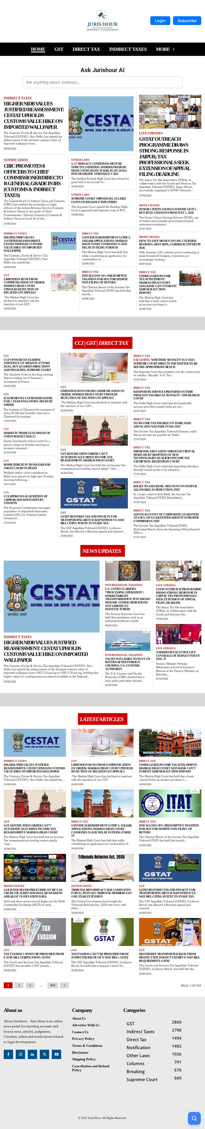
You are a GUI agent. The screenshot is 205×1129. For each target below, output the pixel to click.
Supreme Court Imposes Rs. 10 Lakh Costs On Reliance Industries (98, 200)
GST (6, 275)
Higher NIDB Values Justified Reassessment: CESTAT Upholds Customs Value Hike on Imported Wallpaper (34, 115)
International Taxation (123, 585)
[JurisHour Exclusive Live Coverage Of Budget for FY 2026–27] (178, 634)
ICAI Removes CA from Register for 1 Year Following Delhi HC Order (28, 401)
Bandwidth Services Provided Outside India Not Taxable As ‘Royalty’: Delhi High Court (166, 395)
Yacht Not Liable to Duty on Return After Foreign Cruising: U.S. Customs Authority (127, 664)
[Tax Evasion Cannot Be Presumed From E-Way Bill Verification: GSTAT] (35, 932)
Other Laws (80, 159)
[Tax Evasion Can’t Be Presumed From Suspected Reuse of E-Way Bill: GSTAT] (102, 932)
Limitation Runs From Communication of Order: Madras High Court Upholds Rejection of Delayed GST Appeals (24, 286)
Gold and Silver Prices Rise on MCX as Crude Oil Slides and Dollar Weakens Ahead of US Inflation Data (33, 893)
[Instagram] (20, 1054)
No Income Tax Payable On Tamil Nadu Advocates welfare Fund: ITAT (162, 424)
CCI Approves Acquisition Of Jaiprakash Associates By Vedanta (26, 499)
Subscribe (187, 20)
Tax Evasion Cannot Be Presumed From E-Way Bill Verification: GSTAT (34, 955)
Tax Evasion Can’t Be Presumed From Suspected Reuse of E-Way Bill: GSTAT (100, 955)
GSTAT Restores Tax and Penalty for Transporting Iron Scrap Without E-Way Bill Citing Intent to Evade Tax (92, 520)
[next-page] (64, 985)
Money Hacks (149, 205)
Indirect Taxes (18, 98)
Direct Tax (90, 233)
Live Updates (151, 133)
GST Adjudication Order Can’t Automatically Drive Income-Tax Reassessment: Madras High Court (88, 457)
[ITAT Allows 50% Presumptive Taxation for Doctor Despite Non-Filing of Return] (170, 803)
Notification (16, 160)
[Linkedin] (32, 1054)
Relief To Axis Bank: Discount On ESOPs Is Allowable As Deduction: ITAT (165, 488)
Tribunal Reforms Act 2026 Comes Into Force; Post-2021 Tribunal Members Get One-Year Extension (101, 893)
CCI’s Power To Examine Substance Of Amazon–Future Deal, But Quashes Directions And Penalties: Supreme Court (27, 364)
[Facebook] (8, 1054)
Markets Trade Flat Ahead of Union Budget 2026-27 (27, 434)
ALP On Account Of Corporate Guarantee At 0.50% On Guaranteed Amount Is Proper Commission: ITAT (166, 518)
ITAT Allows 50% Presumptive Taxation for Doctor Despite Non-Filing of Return (105, 279)
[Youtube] (56, 1054)
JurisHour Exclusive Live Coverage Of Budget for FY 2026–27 (178, 655)
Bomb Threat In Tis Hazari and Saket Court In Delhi (27, 466)
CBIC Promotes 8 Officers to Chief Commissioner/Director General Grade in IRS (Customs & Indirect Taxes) (33, 180)
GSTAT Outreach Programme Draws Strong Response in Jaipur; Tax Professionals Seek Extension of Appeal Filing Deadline (164, 156)
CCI (6, 355)
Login (160, 20)
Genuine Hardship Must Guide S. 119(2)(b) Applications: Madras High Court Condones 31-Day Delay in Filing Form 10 (106, 242)
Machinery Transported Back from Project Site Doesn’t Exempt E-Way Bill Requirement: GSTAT (169, 957)
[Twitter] (44, 1054)
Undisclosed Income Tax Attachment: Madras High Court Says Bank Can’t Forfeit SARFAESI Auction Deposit (158, 284)
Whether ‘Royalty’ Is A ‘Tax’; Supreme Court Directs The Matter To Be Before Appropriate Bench (165, 363)
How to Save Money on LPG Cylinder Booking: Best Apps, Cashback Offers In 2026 (170, 244)
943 (52, 985)
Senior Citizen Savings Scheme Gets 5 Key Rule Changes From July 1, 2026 (167, 211)
